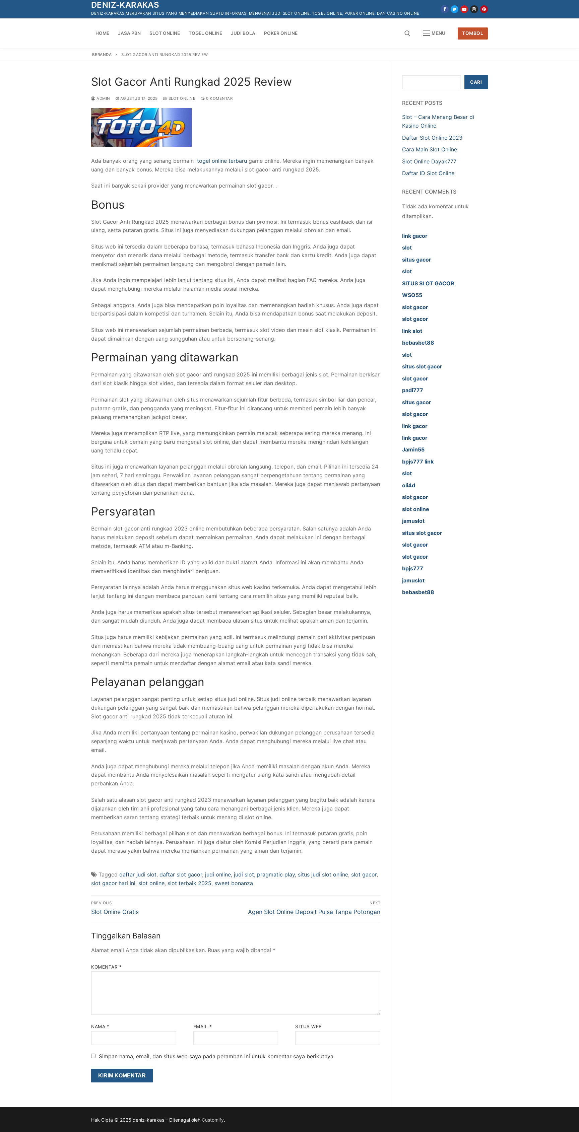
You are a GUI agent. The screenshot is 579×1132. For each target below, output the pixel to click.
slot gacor (364, 874)
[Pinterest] (484, 9)
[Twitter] (454, 9)
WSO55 (412, 295)
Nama (100, 1026)
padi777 (412, 390)
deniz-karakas (125, 5)
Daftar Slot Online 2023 (432, 137)
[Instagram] (474, 9)
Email (202, 1026)
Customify (213, 1120)
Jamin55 (413, 449)
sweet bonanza (233, 883)
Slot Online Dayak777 (429, 161)
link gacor (415, 235)
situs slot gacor (422, 366)
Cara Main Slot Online (429, 149)
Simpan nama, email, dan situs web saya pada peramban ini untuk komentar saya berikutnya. (217, 1056)
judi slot (244, 874)
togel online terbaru (222, 160)
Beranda (102, 54)
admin (102, 98)
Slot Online (181, 98)
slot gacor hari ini (113, 883)
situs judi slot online (323, 874)
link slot (412, 331)
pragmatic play (276, 874)
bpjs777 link (418, 461)
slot (407, 247)
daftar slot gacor (180, 874)
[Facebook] (444, 9)
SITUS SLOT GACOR (428, 283)
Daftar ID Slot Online (428, 173)
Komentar (106, 967)
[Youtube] (464, 9)
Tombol (472, 33)
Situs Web (308, 1026)
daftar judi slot (137, 874)
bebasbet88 (418, 342)
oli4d (408, 485)
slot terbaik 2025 (189, 883)
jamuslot (413, 520)
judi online (218, 874)
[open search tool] (407, 33)
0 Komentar (219, 98)
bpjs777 (412, 568)
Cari (476, 82)
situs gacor (416, 259)
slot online (151, 883)
